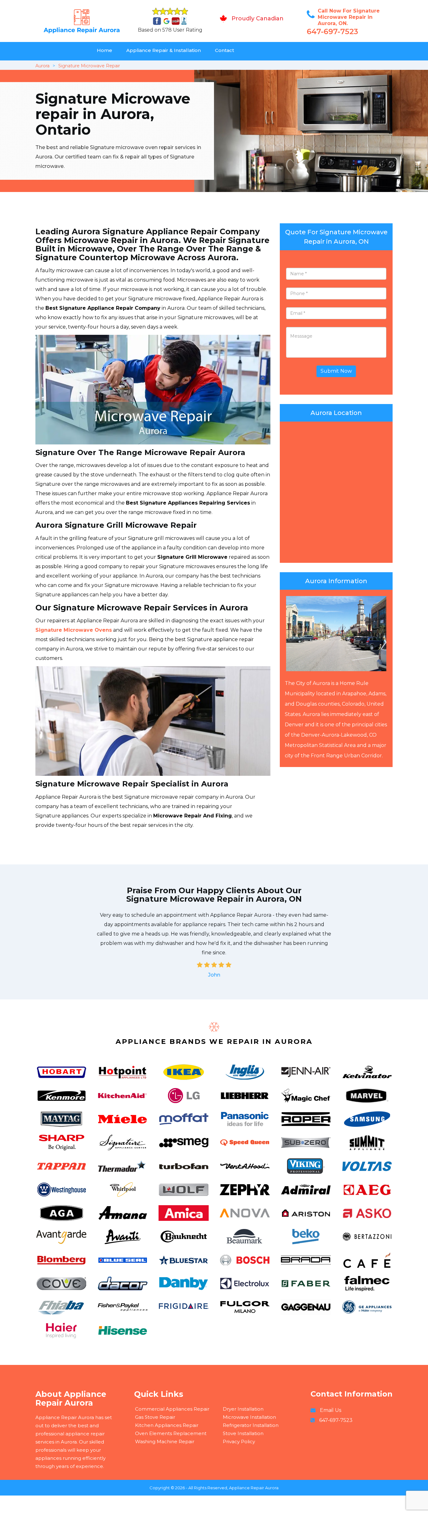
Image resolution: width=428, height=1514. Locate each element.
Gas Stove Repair (155, 1417)
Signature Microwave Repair (89, 66)
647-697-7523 (332, 31)
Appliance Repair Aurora (254, 1487)
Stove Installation (243, 1433)
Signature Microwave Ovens (73, 630)
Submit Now (336, 371)
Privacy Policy (239, 1441)
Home (104, 50)
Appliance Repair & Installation (163, 50)
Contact (224, 50)
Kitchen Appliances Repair (166, 1425)
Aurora (42, 66)
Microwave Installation (249, 1417)
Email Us (330, 1410)
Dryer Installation (243, 1409)
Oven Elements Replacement (170, 1433)
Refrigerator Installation (251, 1425)
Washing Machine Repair (164, 1441)
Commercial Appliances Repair (172, 1409)
